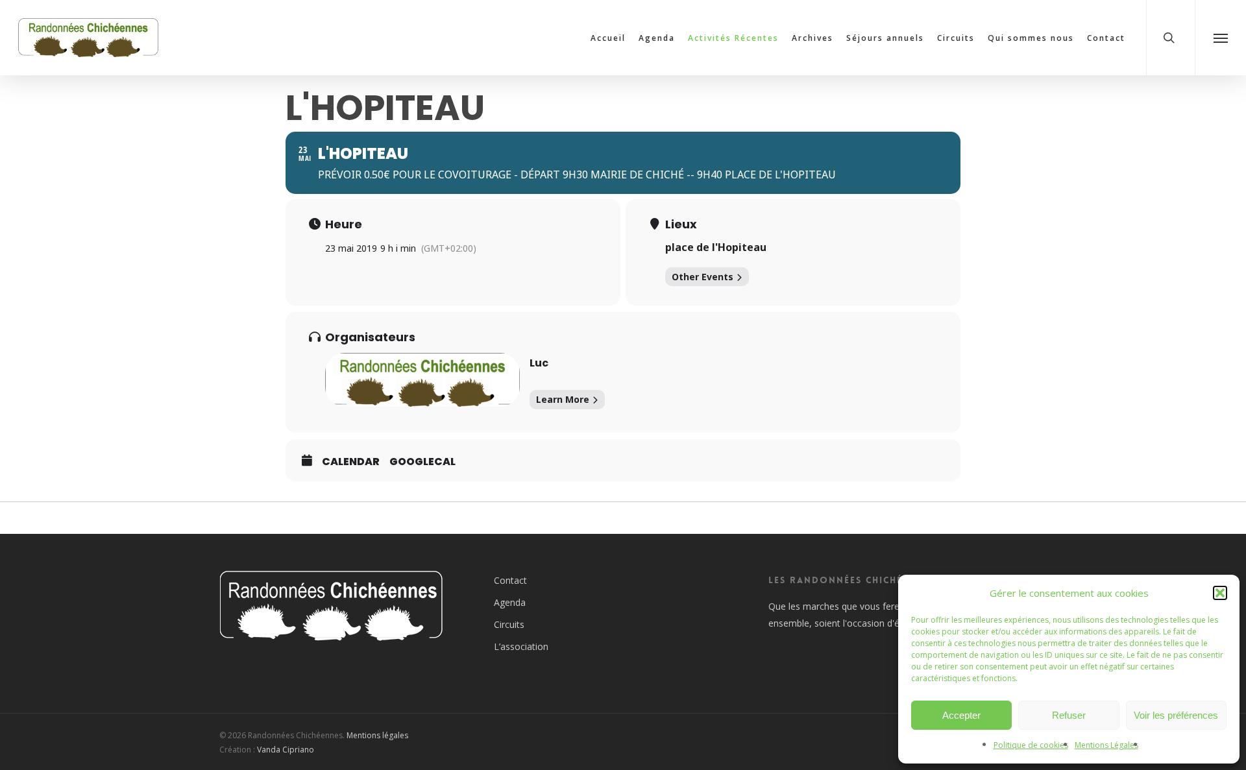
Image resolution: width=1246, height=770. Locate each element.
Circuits (509, 624)
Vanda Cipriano (285, 749)
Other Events (702, 277)
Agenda (510, 602)
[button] (1220, 592)
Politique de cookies (1031, 745)
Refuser (1069, 715)
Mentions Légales (1106, 745)
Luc (539, 362)
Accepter (961, 715)
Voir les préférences (1176, 715)
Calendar (351, 461)
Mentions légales (377, 735)
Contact (510, 580)
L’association (521, 646)
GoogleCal (422, 461)
